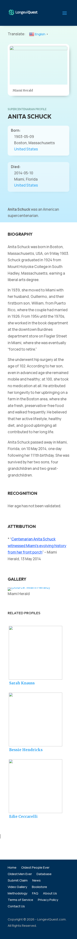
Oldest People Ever (35, 868)
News (36, 881)
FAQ (35, 894)
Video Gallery (17, 887)
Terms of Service (20, 900)
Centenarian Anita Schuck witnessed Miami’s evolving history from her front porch (37, 546)
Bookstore (39, 887)
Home (12, 868)
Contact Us (16, 906)
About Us (50, 894)
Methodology (17, 894)
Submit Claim (18, 881)
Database (44, 874)
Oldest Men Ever (20, 874)
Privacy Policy (48, 900)
